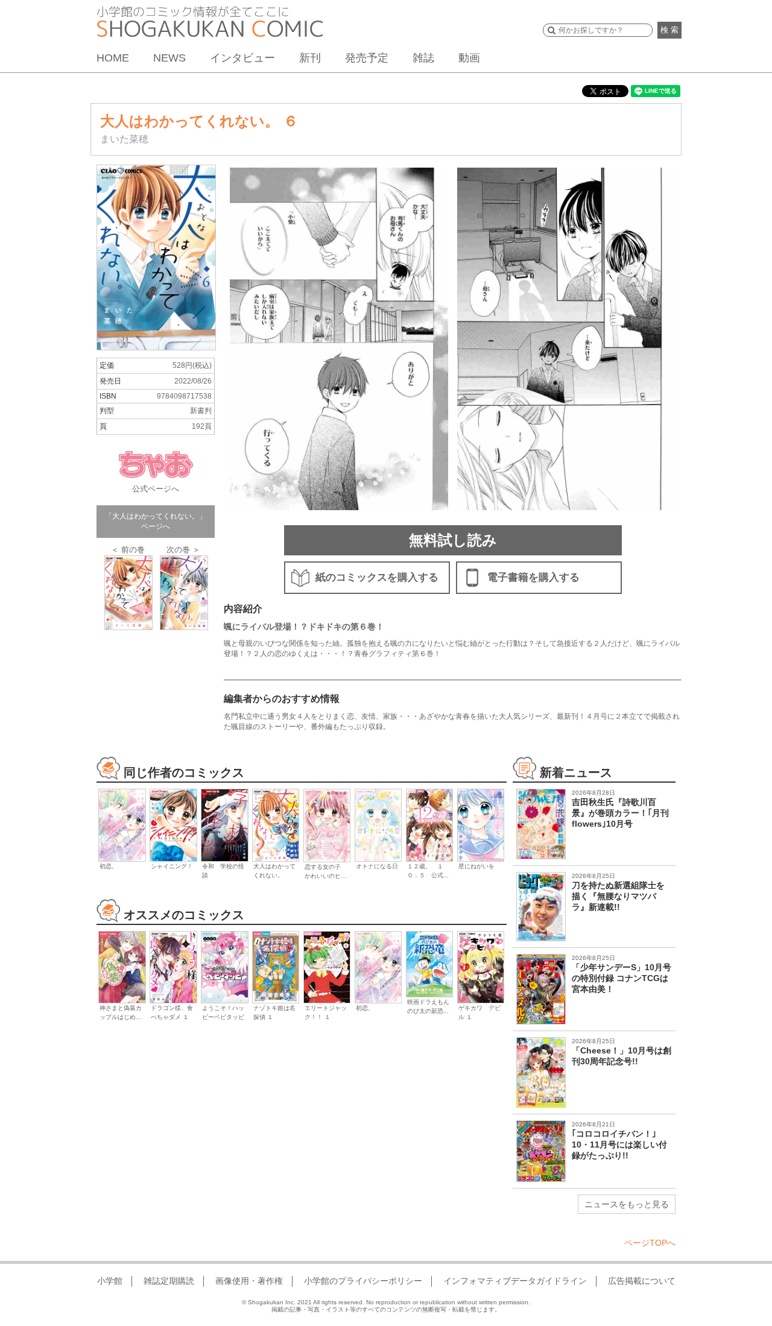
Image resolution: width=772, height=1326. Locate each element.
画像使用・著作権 (249, 1281)
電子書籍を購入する (533, 577)
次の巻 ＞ (183, 549)
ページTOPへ (650, 1243)
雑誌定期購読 (169, 1281)
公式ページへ (155, 488)
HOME (112, 58)
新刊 (310, 58)
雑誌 (423, 58)
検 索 (669, 29)
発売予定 (366, 58)
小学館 (109, 1281)
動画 (469, 58)
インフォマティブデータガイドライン (515, 1281)
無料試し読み (453, 540)
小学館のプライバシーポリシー (363, 1281)
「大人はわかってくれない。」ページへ (155, 521)
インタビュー (242, 58)
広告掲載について (642, 1281)
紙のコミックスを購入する (376, 577)
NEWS (169, 58)
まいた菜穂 (124, 139)
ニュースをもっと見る (626, 1204)
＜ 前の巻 (128, 549)
